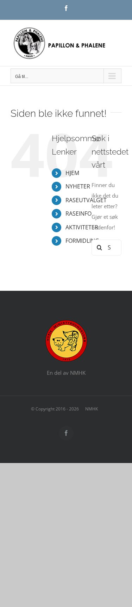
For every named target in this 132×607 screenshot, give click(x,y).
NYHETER (77, 186)
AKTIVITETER (81, 227)
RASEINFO (78, 213)
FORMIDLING (82, 241)
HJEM (72, 173)
